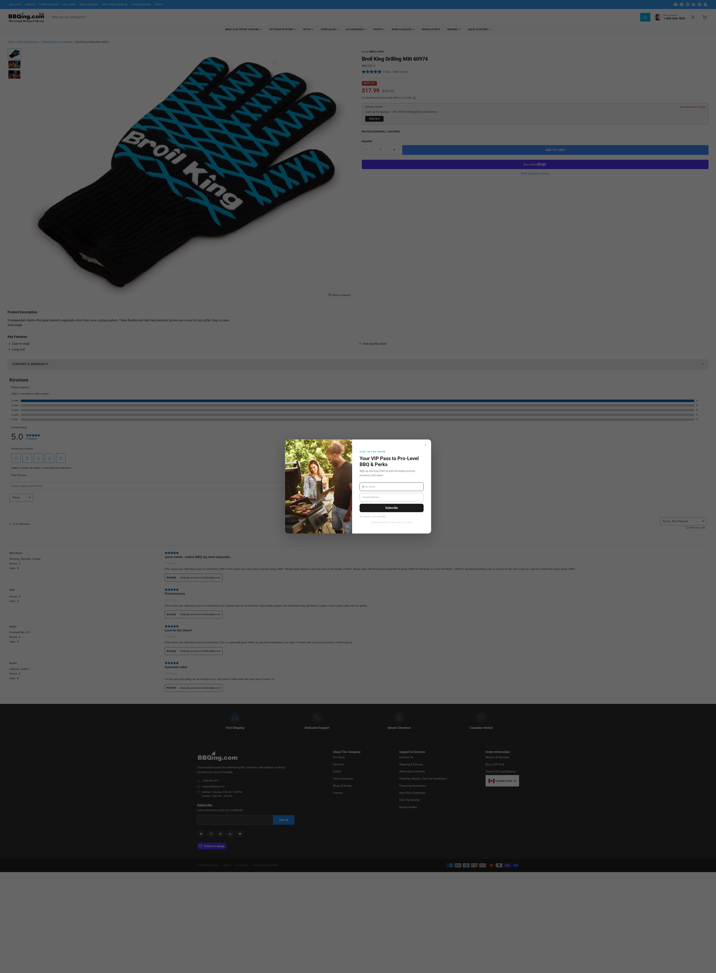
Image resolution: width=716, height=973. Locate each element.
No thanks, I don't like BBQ (373, 517)
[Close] (425, 445)
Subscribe (391, 508)
